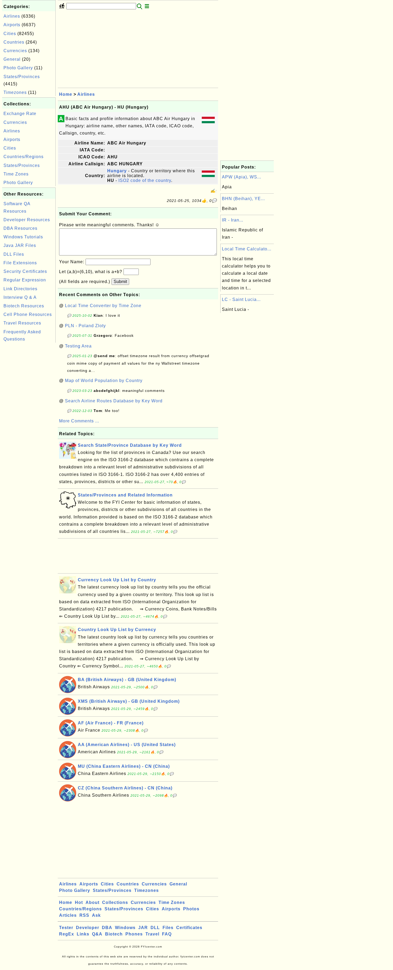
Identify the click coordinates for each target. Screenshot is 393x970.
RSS (84, 915)
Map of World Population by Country (103, 380)
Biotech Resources (23, 306)
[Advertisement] (29, 424)
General (12, 59)
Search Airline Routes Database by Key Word (114, 401)
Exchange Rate (19, 113)
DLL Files (13, 254)
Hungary (117, 171)
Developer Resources (26, 219)
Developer (87, 927)
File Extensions (20, 263)
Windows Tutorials (23, 237)
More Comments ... (79, 421)
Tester (66, 927)
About (92, 902)
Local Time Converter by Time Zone (103, 305)
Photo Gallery (18, 68)
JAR (143, 927)
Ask (96, 915)
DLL (155, 927)
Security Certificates (25, 271)
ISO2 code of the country (144, 180)
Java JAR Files (19, 245)
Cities (9, 33)
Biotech (114, 934)
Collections (115, 902)
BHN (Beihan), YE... (243, 198)
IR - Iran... (232, 220)
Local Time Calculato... (246, 249)
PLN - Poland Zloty (85, 325)
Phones (134, 934)
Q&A (97, 934)
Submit (120, 281)
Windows (125, 927)
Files (168, 927)
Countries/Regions (23, 156)
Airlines (11, 16)
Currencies (15, 50)
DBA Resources (20, 228)
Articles (68, 915)
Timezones (15, 92)
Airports (11, 24)
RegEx (66, 934)
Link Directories (20, 289)
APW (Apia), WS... (241, 177)
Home (65, 94)
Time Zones (16, 174)
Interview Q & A (20, 297)
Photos (191, 909)
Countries (13, 42)
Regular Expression (24, 280)
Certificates (189, 927)
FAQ (167, 934)
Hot (79, 902)
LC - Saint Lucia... (241, 299)
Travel (152, 934)
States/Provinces (21, 76)
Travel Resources (22, 323)
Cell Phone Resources (27, 314)
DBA (107, 927)
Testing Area (78, 346)
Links (83, 934)
